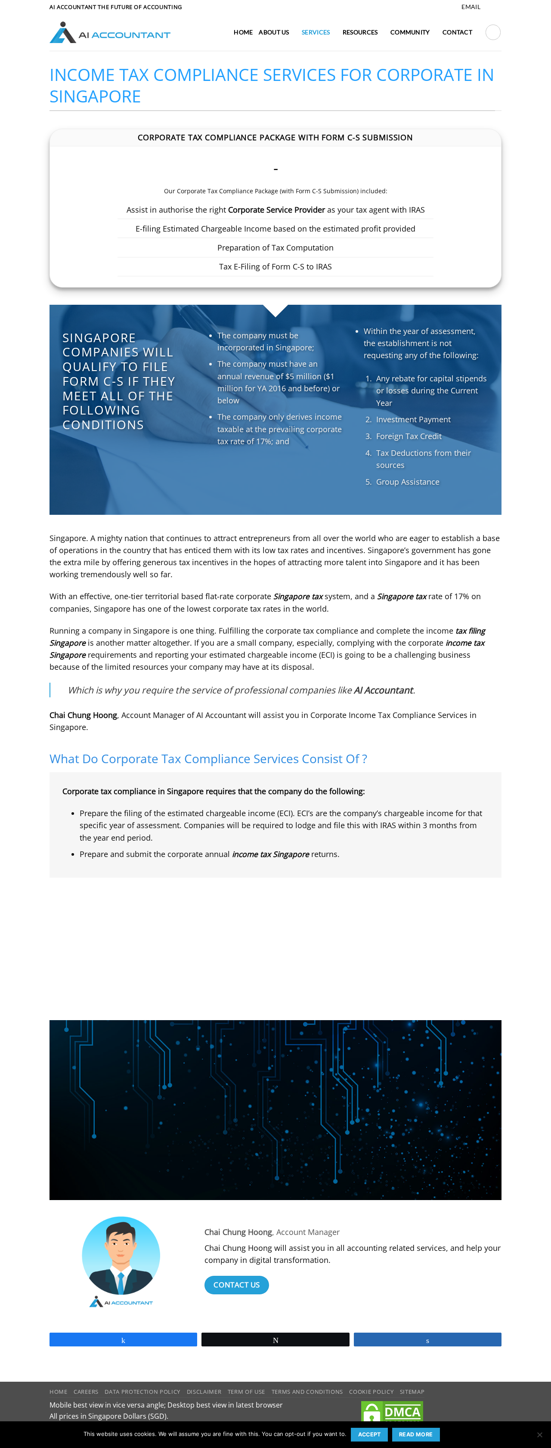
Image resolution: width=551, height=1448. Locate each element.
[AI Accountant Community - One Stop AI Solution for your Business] (110, 32)
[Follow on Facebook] (488, 7)
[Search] (493, 32)
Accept (369, 1434)
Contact (457, 32)
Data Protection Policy (142, 1391)
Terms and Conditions (307, 1391)
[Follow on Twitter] (497, 7)
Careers (86, 1391)
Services (316, 32)
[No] (539, 1437)
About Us (274, 32)
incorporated (240, 347)
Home (243, 32)
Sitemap (412, 1391)
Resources (360, 32)
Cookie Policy (371, 1391)
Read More (416, 1434)
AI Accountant (168, 1100)
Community (410, 32)
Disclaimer (204, 1391)
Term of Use (246, 1391)
